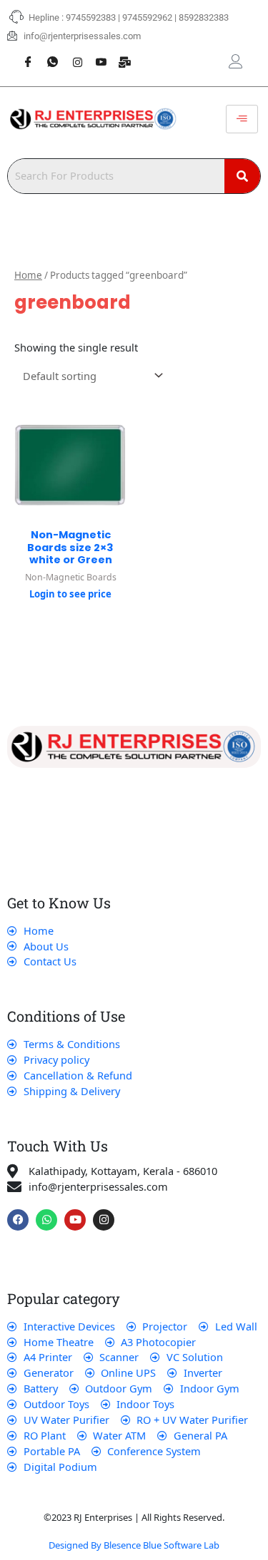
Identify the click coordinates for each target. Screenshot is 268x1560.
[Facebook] (23, 54)
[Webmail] (120, 54)
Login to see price (70, 593)
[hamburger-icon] (242, 119)
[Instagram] (71, 54)
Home (28, 275)
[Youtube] (95, 54)
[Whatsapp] (47, 54)
